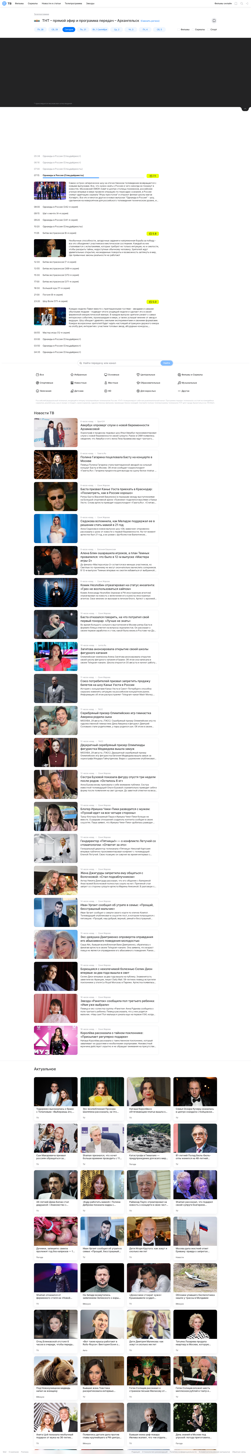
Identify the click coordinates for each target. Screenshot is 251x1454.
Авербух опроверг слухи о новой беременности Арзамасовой (114, 427)
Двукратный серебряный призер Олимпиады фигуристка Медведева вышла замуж (112, 747)
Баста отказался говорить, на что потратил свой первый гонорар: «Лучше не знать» (114, 619)
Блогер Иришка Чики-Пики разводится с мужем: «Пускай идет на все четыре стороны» (115, 811)
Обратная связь (239, 1452)
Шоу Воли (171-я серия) (55, 301)
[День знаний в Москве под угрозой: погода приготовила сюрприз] (195, 1424)
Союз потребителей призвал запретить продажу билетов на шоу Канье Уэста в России (115, 683)
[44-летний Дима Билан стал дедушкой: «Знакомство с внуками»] (56, 1192)
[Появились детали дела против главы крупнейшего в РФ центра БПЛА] (102, 1424)
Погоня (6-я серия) (53, 294)
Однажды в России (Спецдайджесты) (63, 169)
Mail (4, 1452)
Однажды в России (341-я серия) (60, 220)
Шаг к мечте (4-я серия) (55, 213)
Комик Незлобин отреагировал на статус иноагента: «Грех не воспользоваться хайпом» (117, 587)
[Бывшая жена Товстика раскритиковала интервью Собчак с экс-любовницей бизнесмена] (102, 1378)
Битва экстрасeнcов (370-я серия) (61, 275)
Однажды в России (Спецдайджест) (62, 156)
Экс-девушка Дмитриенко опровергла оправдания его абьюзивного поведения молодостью (116, 938)
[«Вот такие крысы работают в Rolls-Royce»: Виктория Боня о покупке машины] (102, 1331)
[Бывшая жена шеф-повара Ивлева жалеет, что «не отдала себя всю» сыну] (149, 1424)
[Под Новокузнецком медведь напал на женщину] (56, 1378)
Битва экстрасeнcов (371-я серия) (61, 281)
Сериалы (200, 29)
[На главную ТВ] (8, 3)
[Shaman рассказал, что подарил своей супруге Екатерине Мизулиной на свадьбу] (195, 1192)
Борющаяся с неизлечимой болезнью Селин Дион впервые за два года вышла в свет (116, 970)
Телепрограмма (41, 14)
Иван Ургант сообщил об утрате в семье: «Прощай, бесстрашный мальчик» (117, 906)
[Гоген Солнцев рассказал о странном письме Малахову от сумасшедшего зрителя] (149, 1378)
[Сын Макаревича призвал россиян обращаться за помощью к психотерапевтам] (56, 1145)
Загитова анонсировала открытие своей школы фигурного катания (114, 651)
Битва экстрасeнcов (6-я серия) (59, 233)
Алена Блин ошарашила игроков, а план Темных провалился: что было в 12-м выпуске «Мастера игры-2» (114, 556)
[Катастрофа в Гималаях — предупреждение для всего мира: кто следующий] (149, 1145)
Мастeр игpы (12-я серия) (56, 332)
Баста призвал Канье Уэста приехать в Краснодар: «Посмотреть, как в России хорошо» (116, 491)
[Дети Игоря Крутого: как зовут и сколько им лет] (149, 1238)
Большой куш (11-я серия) (56, 288)
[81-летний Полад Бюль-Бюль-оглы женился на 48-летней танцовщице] (195, 1145)
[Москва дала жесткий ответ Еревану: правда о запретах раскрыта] (195, 1238)
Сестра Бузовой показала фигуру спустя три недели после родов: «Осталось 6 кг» (118, 779)
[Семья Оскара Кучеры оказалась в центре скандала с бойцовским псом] (195, 1099)
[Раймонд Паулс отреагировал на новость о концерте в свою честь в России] (149, 1192)
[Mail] (4, 3)
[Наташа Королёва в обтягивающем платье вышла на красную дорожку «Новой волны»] (149, 1099)
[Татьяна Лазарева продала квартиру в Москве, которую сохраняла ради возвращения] (195, 1331)
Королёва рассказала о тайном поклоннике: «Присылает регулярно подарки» (111, 1034)
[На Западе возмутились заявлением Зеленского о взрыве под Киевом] (102, 1285)
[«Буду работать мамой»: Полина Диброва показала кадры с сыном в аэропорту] (102, 1192)
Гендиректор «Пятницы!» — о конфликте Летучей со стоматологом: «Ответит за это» (118, 843)
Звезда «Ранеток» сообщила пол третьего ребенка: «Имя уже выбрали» (117, 1002)
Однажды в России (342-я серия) (60, 206)
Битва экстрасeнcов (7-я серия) (59, 262)
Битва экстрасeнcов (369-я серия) (61, 268)
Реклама (24, 1452)
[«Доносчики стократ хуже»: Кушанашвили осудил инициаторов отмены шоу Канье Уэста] (149, 1285)
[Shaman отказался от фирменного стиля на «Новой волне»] (56, 1285)
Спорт (213, 29)
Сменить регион (150, 20)
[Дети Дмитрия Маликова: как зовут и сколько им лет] (149, 1331)
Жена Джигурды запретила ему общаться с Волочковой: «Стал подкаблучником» (111, 875)
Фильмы (185, 29)
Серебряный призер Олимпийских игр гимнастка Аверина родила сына (115, 715)
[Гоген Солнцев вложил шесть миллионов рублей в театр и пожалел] (195, 1378)
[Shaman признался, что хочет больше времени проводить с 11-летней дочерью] (102, 1145)
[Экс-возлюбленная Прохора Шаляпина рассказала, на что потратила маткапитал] (102, 1099)
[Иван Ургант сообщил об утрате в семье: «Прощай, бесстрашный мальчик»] (102, 1238)
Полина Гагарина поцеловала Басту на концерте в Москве (116, 459)
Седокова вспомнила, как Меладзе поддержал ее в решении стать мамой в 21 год (117, 523)
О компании (14, 1452)
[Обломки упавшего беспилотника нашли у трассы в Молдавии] (195, 1285)
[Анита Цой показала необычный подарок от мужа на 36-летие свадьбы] (56, 1424)
